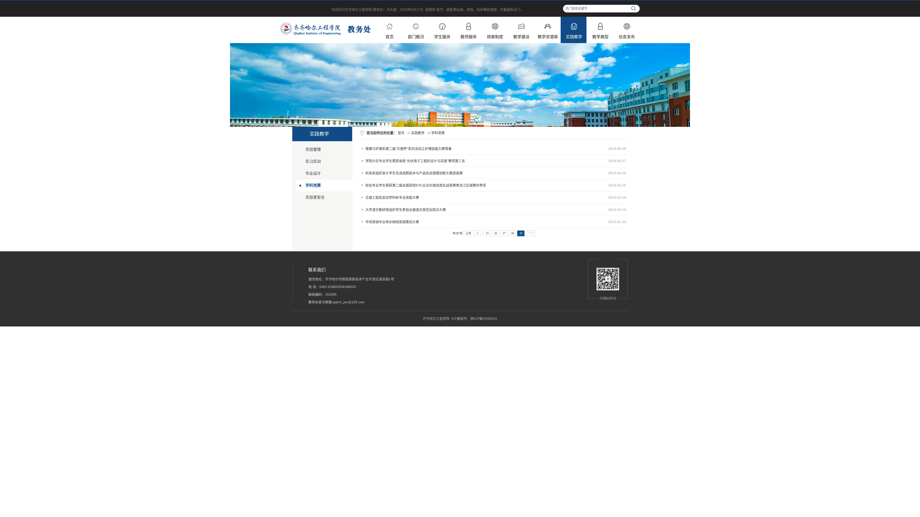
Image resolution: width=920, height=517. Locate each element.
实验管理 (313, 149)
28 (512, 233)
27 (504, 233)
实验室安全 (315, 197)
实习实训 (313, 161)
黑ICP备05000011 (483, 318)
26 (495, 233)
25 (487, 233)
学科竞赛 (313, 185)
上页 (468, 233)
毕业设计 (313, 173)
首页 (401, 133)
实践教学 (418, 133)
